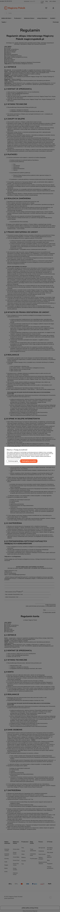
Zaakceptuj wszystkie (29, 461)
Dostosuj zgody (13, 461)
